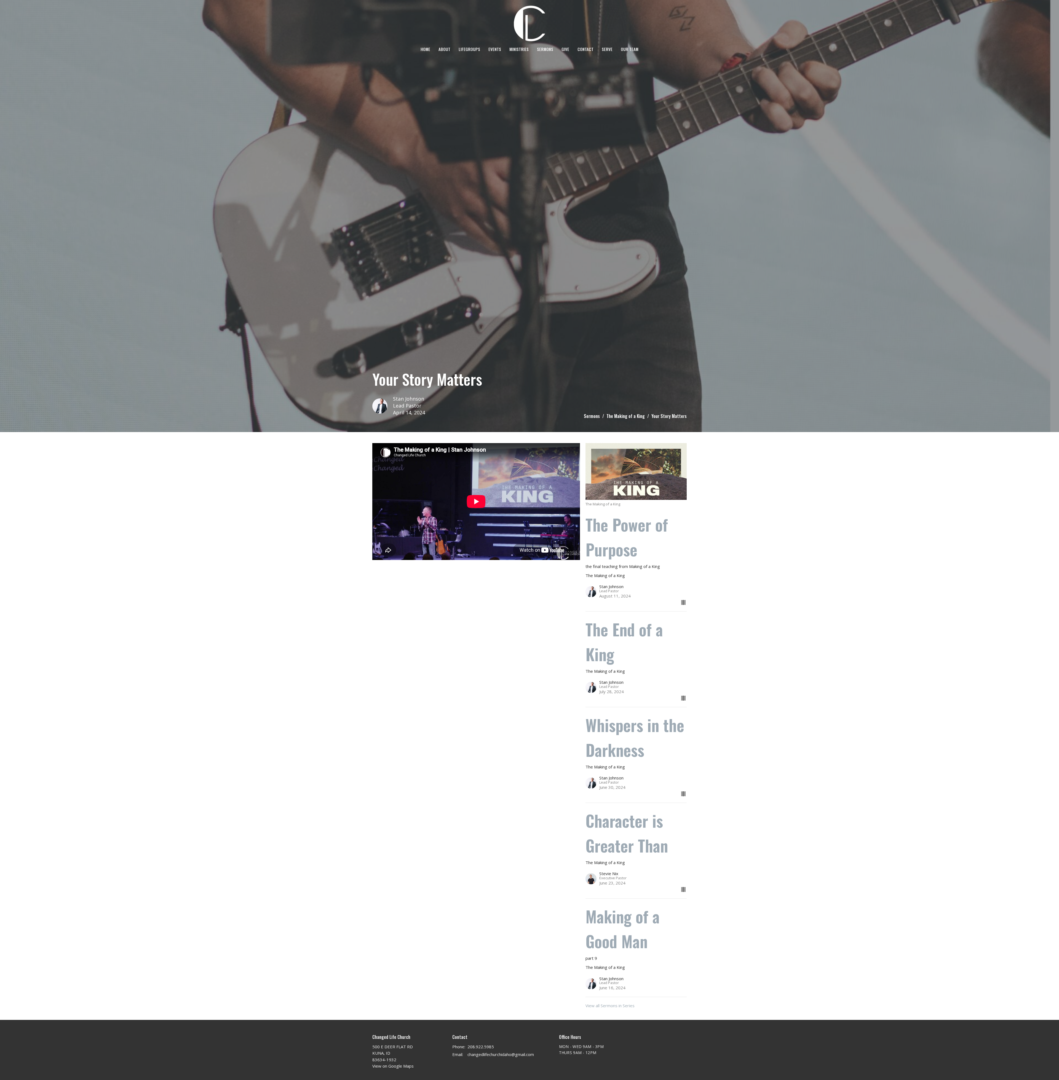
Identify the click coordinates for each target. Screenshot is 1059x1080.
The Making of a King (625, 416)
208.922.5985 (480, 1046)
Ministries (519, 49)
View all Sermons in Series (610, 1005)
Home (425, 49)
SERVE (607, 49)
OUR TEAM (629, 49)
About (444, 49)
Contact (585, 49)
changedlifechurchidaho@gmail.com (500, 1054)
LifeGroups (469, 49)
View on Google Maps (393, 1066)
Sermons (545, 49)
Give (565, 49)
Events (494, 49)
